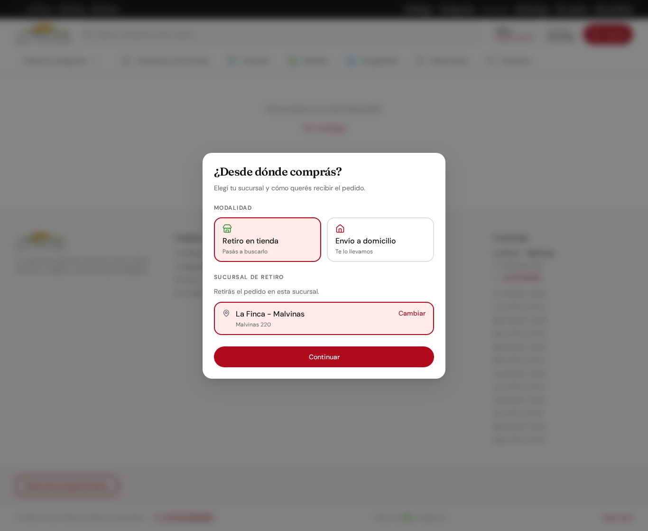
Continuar (324, 357)
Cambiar (412, 313)
